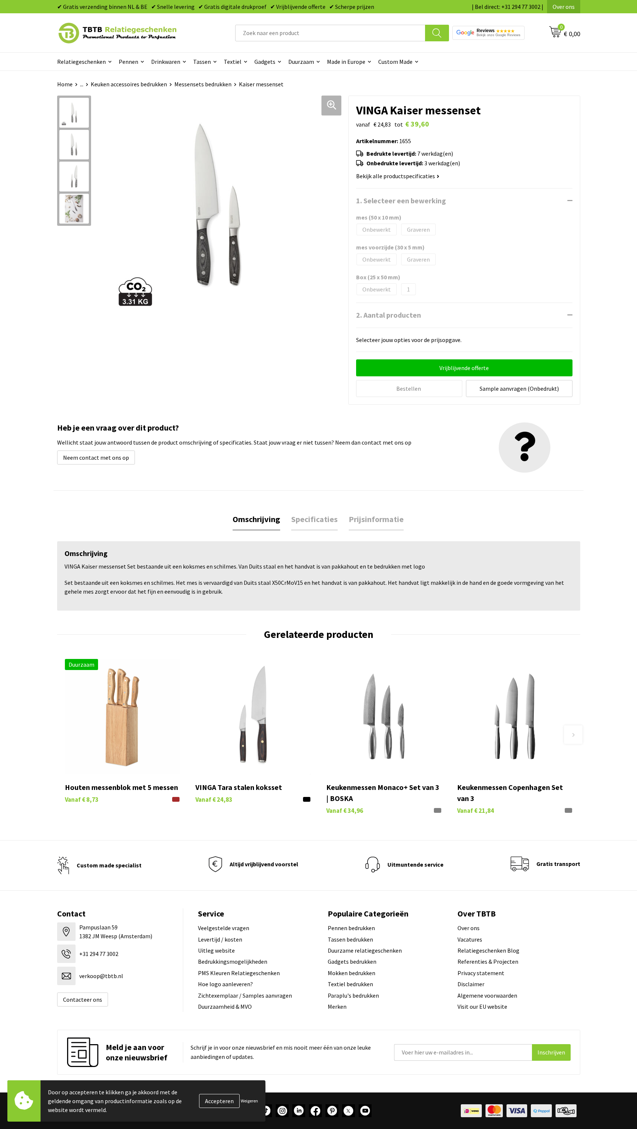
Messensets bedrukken (203, 84)
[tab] (256, 519)
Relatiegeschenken (81, 61)
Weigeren (249, 1101)
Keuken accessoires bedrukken (129, 84)
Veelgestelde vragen (223, 928)
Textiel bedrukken (350, 984)
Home (65, 84)
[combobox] (330, 33)
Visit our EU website (482, 1006)
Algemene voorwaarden (487, 995)
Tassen (202, 61)
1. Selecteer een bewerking (401, 200)
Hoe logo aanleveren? (225, 984)
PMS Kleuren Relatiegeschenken (239, 973)
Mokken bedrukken (351, 973)
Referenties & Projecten (487, 961)
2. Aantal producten (388, 315)
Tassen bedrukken (350, 939)
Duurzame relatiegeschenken (365, 950)
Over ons (564, 6)
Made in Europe (346, 61)
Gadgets (264, 61)
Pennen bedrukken (351, 928)
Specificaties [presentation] (314, 519)
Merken (337, 1006)
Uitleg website (216, 950)
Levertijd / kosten (220, 939)
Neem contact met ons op (96, 457)
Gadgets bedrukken (352, 961)
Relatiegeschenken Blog (488, 950)
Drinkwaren (165, 61)
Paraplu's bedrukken (353, 995)
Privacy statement (480, 973)
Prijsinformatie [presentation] (376, 519)
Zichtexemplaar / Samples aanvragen (245, 995)
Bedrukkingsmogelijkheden (232, 961)
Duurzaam (301, 61)
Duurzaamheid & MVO (225, 1006)
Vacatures (469, 939)
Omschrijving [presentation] (256, 519)
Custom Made (395, 61)
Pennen (128, 61)
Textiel (232, 61)
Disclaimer (470, 984)
